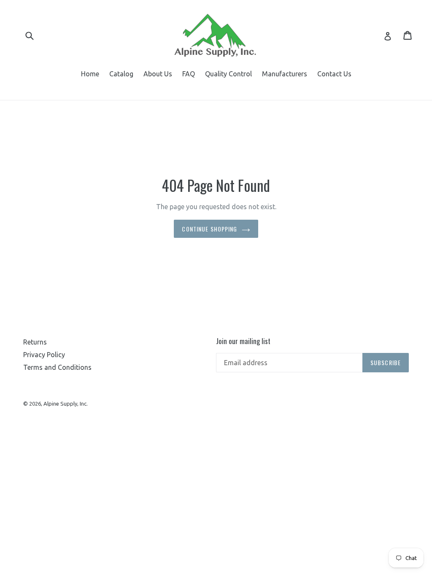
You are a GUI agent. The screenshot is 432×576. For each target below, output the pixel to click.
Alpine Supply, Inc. (65, 403)
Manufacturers (284, 74)
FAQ (188, 74)
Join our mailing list (243, 341)
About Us (157, 74)
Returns (35, 342)
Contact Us (334, 74)
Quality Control (228, 74)
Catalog (121, 74)
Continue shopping (209, 228)
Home (90, 74)
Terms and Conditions (57, 367)
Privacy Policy (44, 354)
